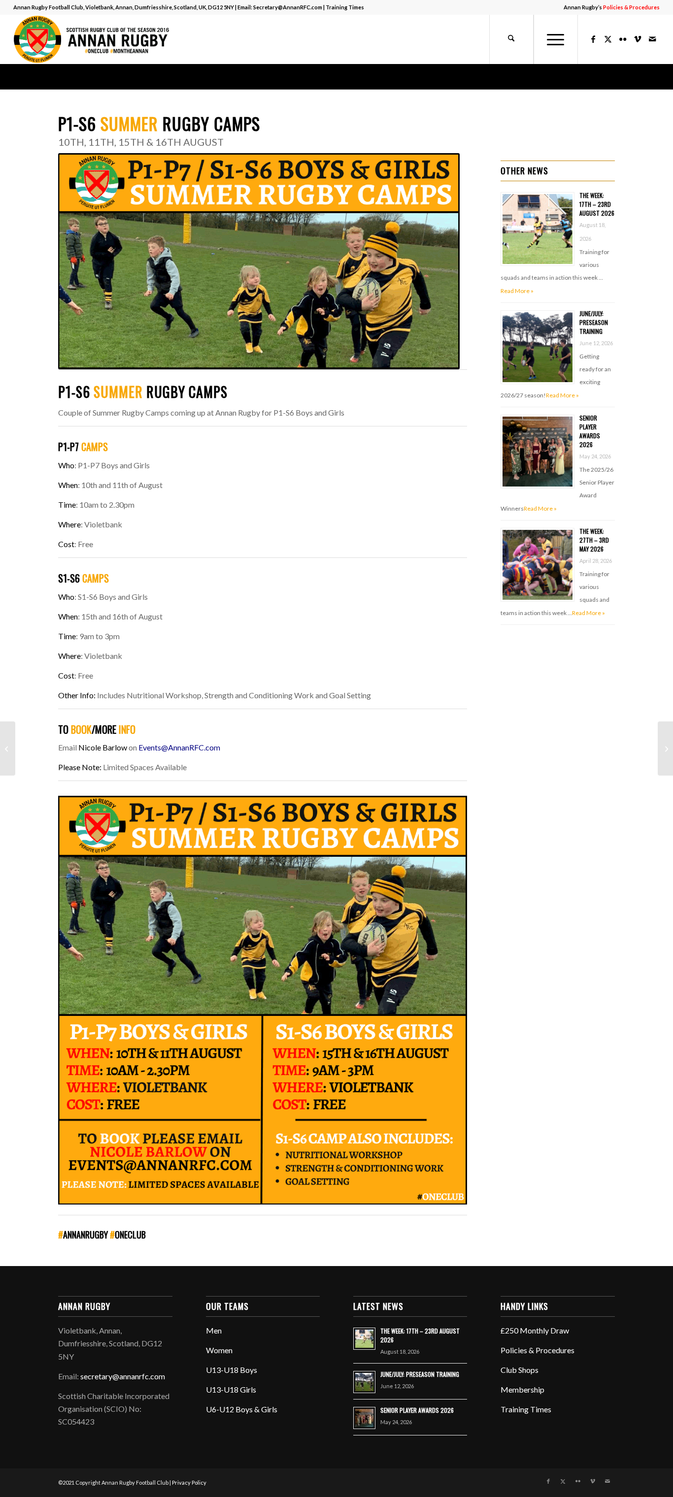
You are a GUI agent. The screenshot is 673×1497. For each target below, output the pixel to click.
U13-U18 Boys (231, 1369)
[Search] (511, 39)
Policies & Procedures (537, 1350)
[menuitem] (609, 7)
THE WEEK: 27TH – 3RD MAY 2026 (594, 540)
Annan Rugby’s (612, 7)
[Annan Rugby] (93, 39)
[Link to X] (608, 39)
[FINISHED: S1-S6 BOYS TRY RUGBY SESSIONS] (665, 748)
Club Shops (519, 1369)
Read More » (517, 290)
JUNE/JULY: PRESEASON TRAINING (593, 322)
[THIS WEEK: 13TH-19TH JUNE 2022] (7, 748)
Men (214, 1330)
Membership (522, 1389)
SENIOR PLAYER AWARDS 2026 (589, 431)
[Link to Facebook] (593, 39)
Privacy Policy (189, 1482)
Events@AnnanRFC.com (179, 747)
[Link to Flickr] (622, 39)
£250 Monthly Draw (535, 1330)
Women (219, 1350)
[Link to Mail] (652, 39)
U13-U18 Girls (231, 1389)
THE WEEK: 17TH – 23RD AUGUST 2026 (596, 204)
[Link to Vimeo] (637, 39)
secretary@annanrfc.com (122, 1376)
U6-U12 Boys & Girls (241, 1409)
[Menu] (556, 39)
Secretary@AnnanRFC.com (287, 7)
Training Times (345, 7)
